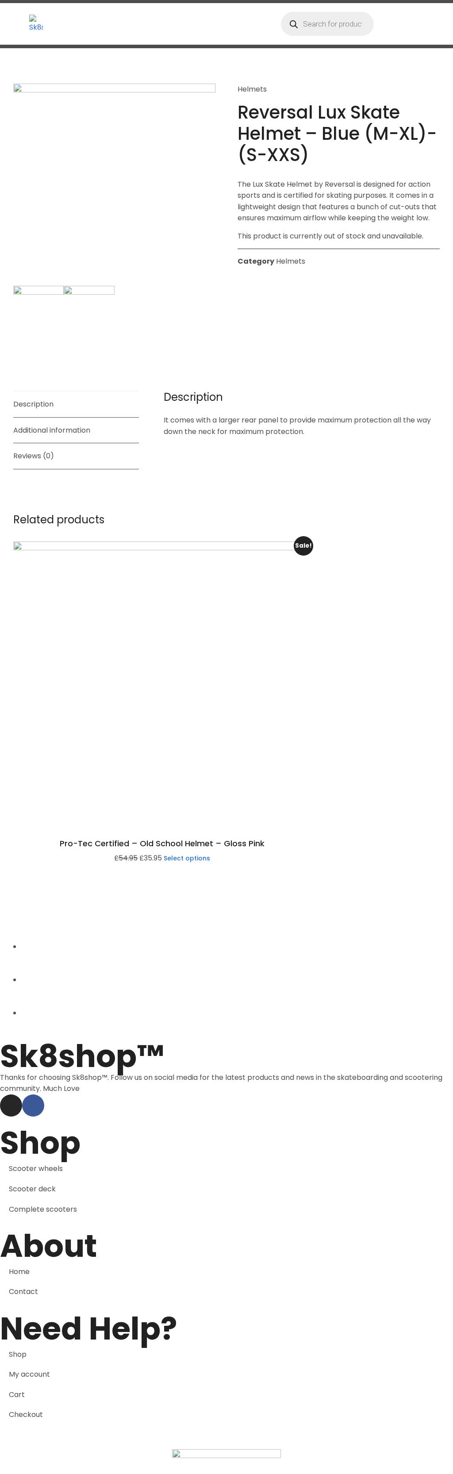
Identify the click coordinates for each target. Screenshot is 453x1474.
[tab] (76, 405)
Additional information (51, 430)
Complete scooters (43, 1209)
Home (19, 1272)
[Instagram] (11, 1105)
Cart (17, 1395)
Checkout (26, 1414)
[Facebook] (33, 1105)
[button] (429, 24)
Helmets (252, 89)
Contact (23, 1291)
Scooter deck (32, 1189)
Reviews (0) (33, 456)
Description (33, 404)
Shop (18, 1354)
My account (29, 1374)
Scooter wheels (36, 1168)
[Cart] (382, 23)
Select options (187, 858)
